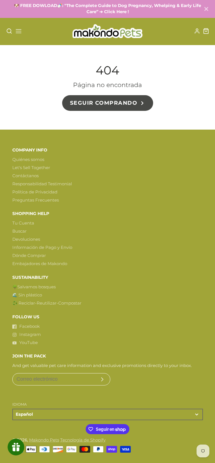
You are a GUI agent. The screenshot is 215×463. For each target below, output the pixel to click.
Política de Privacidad (34, 192)
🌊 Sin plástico (27, 295)
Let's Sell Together (31, 167)
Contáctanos (25, 175)
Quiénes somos (28, 159)
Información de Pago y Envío (42, 247)
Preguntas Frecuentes (35, 200)
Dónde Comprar (29, 255)
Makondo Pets (44, 440)
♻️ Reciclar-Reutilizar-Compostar (46, 303)
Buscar (19, 231)
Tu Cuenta (23, 223)
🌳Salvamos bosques (34, 286)
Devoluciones (26, 239)
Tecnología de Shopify (83, 440)
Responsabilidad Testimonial (42, 183)
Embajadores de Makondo (39, 263)
